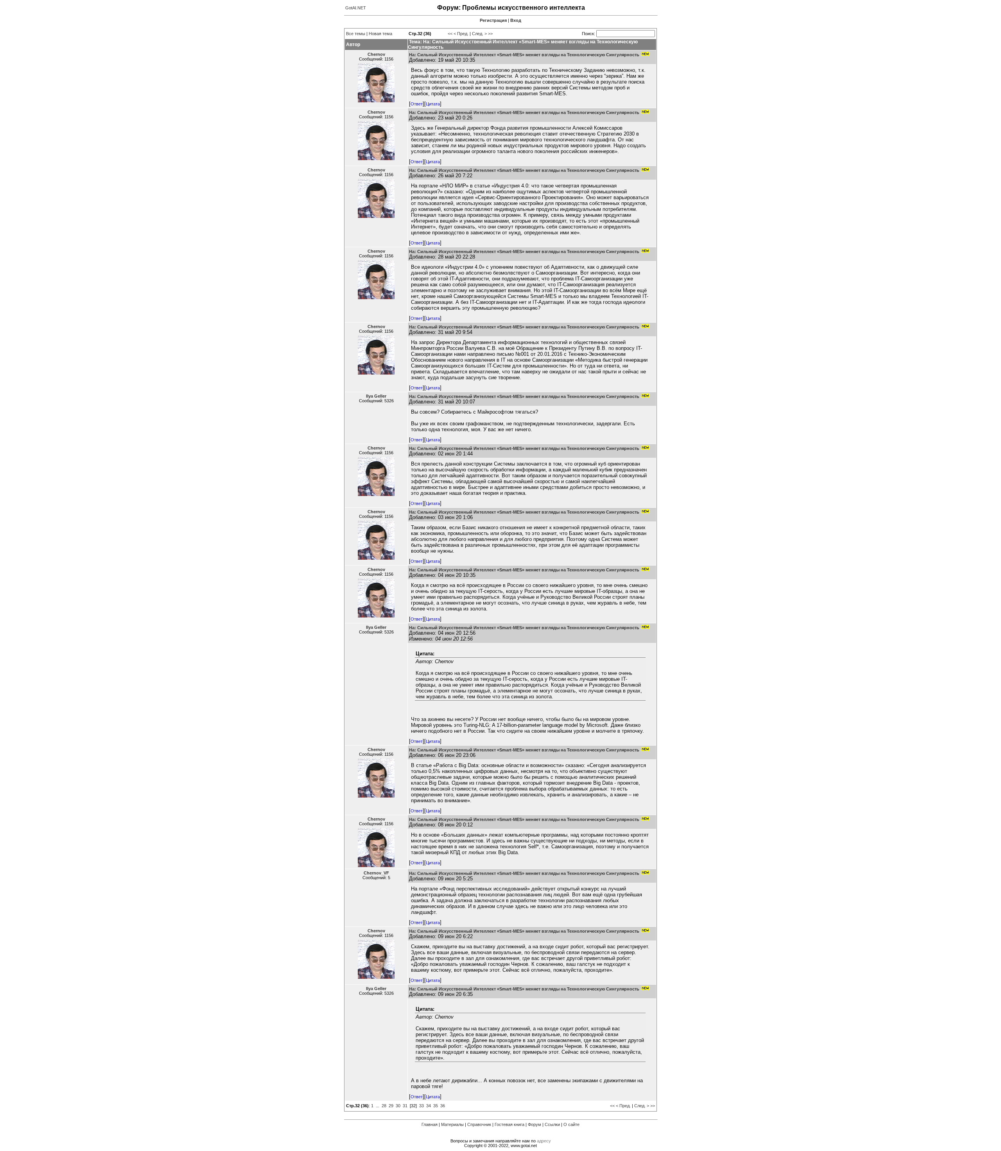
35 (435, 1105)
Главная (430, 1124)
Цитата (433, 104)
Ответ (417, 104)
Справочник (479, 1124)
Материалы (452, 1124)
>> (490, 33)
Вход (515, 20)
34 (428, 1105)
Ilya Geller (376, 396)
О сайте (571, 1124)
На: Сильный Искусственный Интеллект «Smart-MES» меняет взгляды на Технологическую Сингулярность (524, 54)
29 (391, 1105)
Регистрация (493, 20)
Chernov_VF (376, 873)
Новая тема (380, 33)
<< (450, 33)
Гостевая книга (509, 1124)
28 (384, 1105)
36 (442, 1105)
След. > (479, 33)
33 (421, 1105)
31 (405, 1105)
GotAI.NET (355, 7)
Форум (534, 1124)
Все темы (355, 33)
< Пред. (461, 33)
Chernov (376, 54)
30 (398, 1105)
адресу (544, 1141)
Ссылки (552, 1124)
